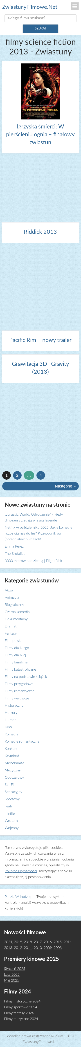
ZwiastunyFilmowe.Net (29, 7)
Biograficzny (14, 605)
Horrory (11, 712)
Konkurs (11, 748)
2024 (8, 942)
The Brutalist (15, 553)
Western (11, 820)
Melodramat (14, 763)
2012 (18, 948)
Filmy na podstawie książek (26, 677)
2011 (28, 948)
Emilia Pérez (14, 546)
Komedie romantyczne (22, 741)
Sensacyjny (13, 792)
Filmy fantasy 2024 (19, 1013)
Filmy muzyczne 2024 (21, 1019)
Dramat (10, 626)
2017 (38, 942)
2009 (48, 948)
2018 (28, 942)
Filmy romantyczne (19, 691)
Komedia (11, 734)
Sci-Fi (9, 784)
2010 (38, 948)
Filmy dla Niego (17, 648)
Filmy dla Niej (15, 655)
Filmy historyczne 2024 (22, 1001)
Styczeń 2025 (14, 969)
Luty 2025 (12, 974)
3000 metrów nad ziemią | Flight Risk (33, 561)
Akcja (9, 590)
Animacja (12, 597)
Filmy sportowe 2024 (20, 1007)
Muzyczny (13, 770)
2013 (8, 948)
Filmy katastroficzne (20, 669)
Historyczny (14, 705)
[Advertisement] (40, 187)
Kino (8, 727)
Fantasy (11, 633)
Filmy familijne (16, 662)
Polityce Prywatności (21, 871)
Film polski (13, 641)
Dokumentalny (16, 619)
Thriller (10, 813)
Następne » (65, 486)
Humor (10, 720)
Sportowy (12, 799)
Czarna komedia (17, 612)
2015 (58, 942)
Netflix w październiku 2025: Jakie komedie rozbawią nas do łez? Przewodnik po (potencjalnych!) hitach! (38, 533)
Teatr (8, 806)
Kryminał (12, 756)
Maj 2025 (11, 980)
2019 (18, 942)
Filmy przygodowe (19, 684)
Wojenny (12, 828)
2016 (48, 942)
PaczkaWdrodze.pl (19, 897)
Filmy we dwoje (17, 698)
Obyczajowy (14, 777)
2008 (58, 948)
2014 (67, 942)
